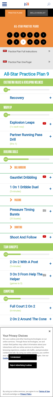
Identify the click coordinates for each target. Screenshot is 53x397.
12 (44, 42)
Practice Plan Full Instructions (20, 51)
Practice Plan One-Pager (18, 62)
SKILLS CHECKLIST (38, 13)
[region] (26, 362)
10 (30, 42)
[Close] (49, 331)
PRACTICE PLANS (15, 13)
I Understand (15, 357)
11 (37, 42)
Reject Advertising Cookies (21, 365)
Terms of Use (44, 391)
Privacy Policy (25, 394)
